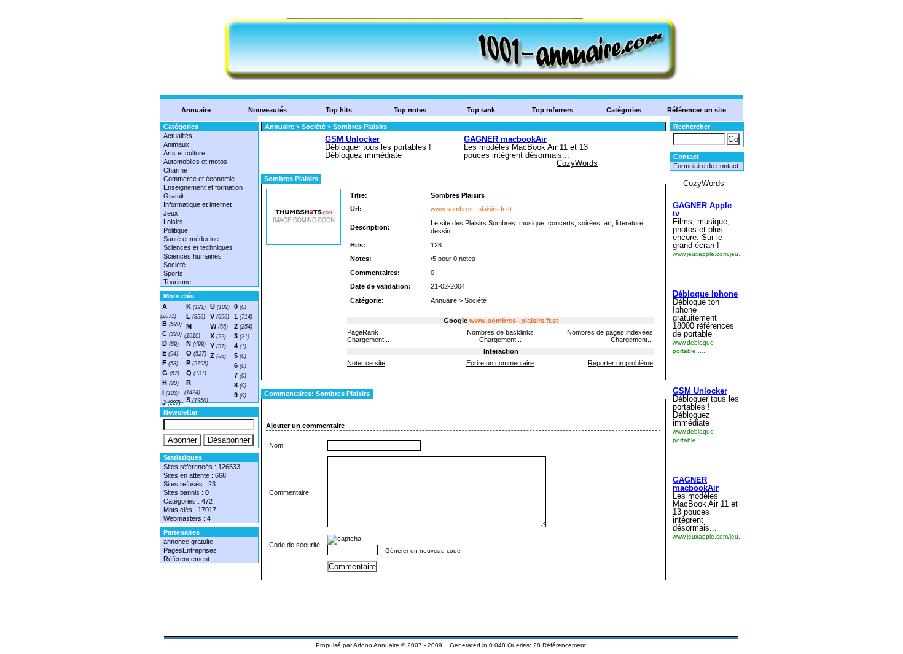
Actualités (177, 135)
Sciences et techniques (198, 247)
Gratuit (173, 196)
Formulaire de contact (705, 165)
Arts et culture (184, 153)
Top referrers (552, 110)
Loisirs (173, 221)
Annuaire (196, 110)
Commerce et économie (199, 178)
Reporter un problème (620, 363)
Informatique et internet (197, 204)
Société (174, 264)
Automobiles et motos (195, 161)
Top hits (339, 110)
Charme (175, 170)
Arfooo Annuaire (376, 645)
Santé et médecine (191, 239)
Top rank (481, 110)
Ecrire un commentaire (500, 363)
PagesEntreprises (190, 550)
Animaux (176, 144)
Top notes (410, 110)
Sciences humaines (192, 256)
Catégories (623, 110)
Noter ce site (366, 363)
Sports (173, 273)
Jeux (170, 213)
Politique (175, 230)
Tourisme (177, 282)
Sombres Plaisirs (360, 126)
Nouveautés (267, 110)
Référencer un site (696, 110)
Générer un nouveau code (423, 550)
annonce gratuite (188, 541)
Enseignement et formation (203, 187)
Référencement (186, 559)
